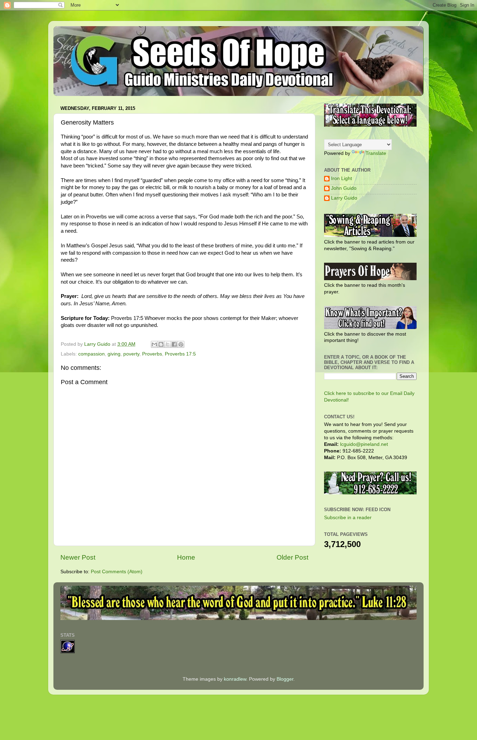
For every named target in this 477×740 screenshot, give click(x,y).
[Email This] (154, 344)
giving (114, 354)
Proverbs (152, 354)
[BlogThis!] (160, 344)
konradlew (235, 679)
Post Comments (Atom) (116, 571)
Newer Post (77, 557)
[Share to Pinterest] (180, 344)
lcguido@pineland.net (364, 444)
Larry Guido (344, 198)
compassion (91, 354)
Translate (376, 153)
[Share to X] (167, 344)
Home (186, 557)
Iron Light (341, 178)
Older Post (292, 557)
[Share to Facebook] (174, 344)
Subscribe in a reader (348, 517)
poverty (131, 354)
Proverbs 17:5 (180, 354)
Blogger (285, 679)
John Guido (344, 188)
